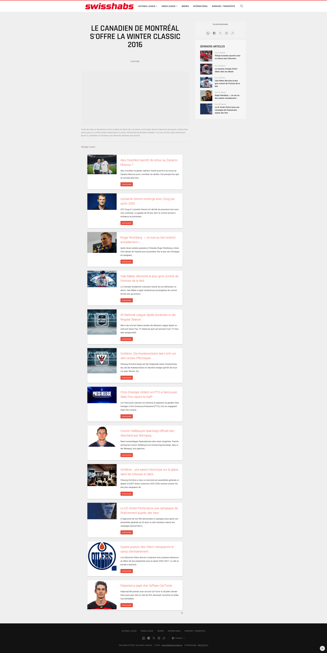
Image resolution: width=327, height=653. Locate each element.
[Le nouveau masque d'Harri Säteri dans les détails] (206, 69)
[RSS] (232, 33)
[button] (241, 6)
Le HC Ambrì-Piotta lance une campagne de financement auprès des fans (227, 110)
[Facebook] (214, 33)
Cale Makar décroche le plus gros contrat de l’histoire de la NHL (227, 83)
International (200, 6)
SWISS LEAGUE (147, 631)
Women (185, 6)
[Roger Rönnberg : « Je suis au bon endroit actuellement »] (206, 95)
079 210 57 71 (203, 645)
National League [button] (146, 6)
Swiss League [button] (169, 6)
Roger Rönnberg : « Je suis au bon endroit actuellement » (227, 97)
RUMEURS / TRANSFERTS (195, 631)
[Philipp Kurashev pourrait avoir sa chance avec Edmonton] (206, 56)
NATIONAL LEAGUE (129, 631)
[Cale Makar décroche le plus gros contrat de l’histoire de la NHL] (206, 82)
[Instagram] (226, 33)
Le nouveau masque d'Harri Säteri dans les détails (226, 70)
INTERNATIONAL (174, 631)
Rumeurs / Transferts (223, 6)
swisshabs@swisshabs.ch (172, 645)
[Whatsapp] (208, 33)
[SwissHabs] (109, 6)
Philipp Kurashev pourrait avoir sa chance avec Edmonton (227, 57)
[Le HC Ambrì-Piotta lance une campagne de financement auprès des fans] (206, 109)
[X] (220, 33)
